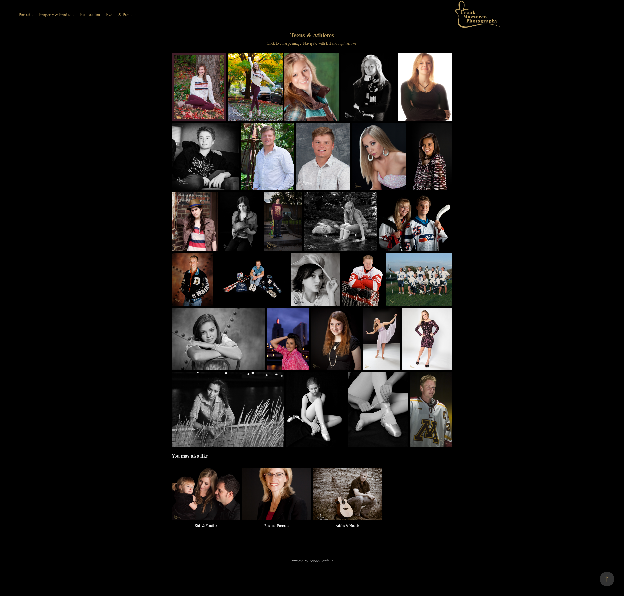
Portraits (26, 14)
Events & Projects (121, 14)
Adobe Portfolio (321, 560)
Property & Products (56, 14)
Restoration (90, 14)
